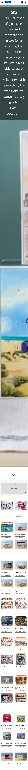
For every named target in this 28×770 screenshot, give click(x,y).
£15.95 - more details (6, 613)
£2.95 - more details (20, 575)
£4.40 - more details (6, 537)
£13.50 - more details (6, 631)
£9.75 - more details (6, 766)
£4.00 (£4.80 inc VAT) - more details (20, 516)
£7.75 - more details (6, 575)
